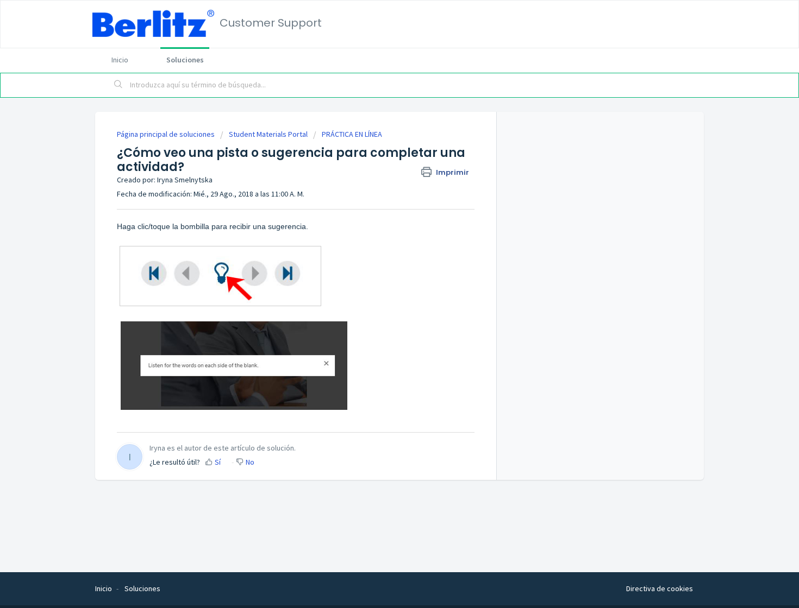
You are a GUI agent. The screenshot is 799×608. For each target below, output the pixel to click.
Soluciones (185, 60)
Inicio (119, 60)
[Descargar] (379, 161)
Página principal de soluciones (166, 134)
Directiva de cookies (659, 588)
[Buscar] (118, 85)
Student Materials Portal (268, 134)
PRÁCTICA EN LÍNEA (352, 134)
